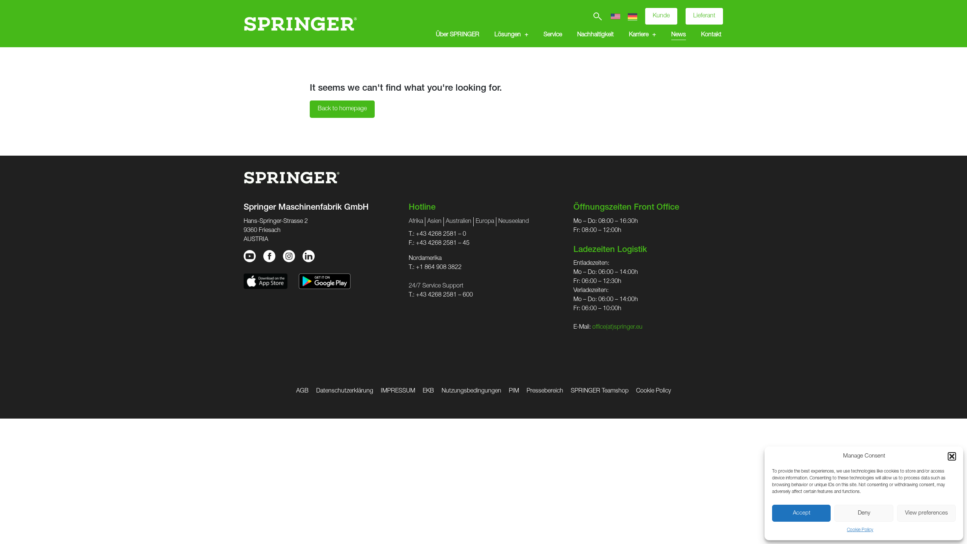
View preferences (926, 513)
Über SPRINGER (457, 35)
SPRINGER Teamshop (600, 391)
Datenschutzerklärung (344, 391)
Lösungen (507, 35)
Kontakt (711, 35)
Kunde (661, 16)
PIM (514, 391)
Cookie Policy (860, 530)
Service (553, 35)
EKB (428, 391)
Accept (801, 513)
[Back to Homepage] (300, 23)
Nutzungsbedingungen (471, 391)
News (678, 35)
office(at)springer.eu (617, 328)
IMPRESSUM (398, 391)
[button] (952, 456)
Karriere (639, 35)
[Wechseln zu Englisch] (615, 16)
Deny (864, 513)
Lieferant (704, 16)
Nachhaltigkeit (595, 35)
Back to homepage (342, 109)
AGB (302, 391)
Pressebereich (545, 391)
